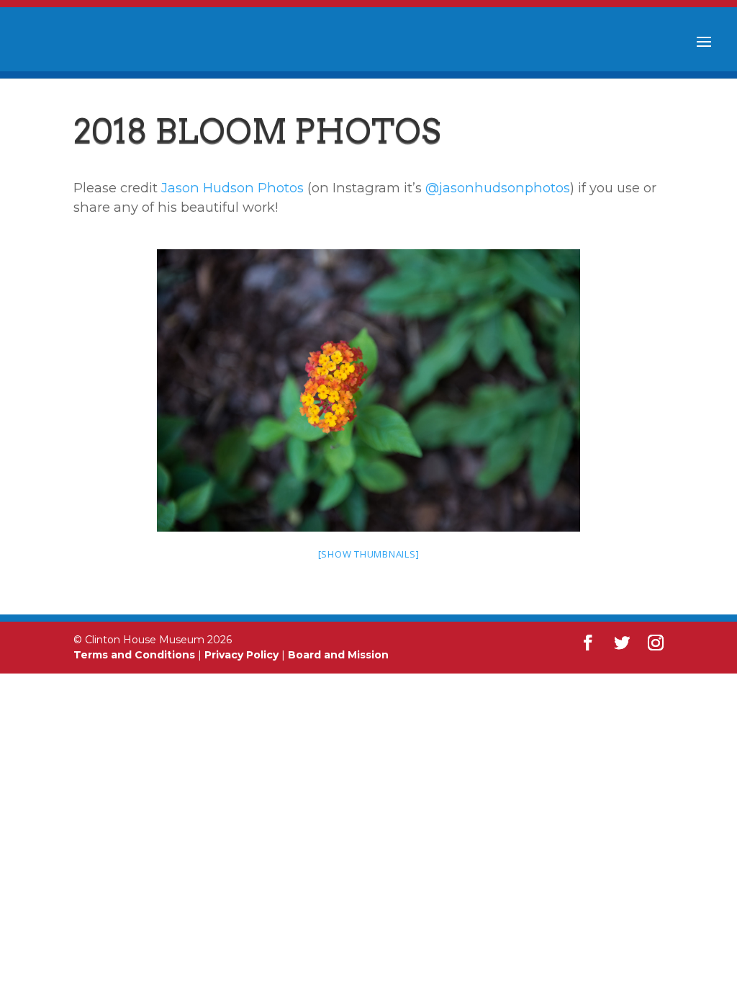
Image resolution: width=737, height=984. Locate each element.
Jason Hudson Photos (232, 187)
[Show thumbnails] (369, 553)
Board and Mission (338, 654)
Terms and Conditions (134, 654)
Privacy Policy (241, 654)
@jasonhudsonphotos (497, 187)
